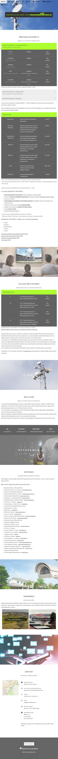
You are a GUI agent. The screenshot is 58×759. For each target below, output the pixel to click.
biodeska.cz (15, 510)
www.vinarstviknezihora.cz (25, 542)
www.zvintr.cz (24, 552)
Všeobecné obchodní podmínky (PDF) (10, 238)
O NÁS (28, 1)
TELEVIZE (21, 1)
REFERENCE (37, 1)
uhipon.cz (18, 536)
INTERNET (12, 1)
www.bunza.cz (20, 540)
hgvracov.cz (20, 502)
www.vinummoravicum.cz (24, 544)
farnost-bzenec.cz (25, 526)
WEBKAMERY (47, 1)
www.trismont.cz (23, 532)
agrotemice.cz (22, 530)
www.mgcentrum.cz (20, 512)
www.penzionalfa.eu (31, 516)
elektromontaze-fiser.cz (29, 494)
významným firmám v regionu (46, 197)
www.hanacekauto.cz (29, 500)
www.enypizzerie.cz (24, 496)
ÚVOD (4, 1)
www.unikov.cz (23, 538)
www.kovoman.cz (26, 498)
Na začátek (30, 744)
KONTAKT (5, 4)
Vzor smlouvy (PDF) (6, 240)
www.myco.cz (17, 514)
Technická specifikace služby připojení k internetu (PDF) (14, 234)
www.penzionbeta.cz (23, 518)
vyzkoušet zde (27, 351)
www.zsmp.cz (28, 548)
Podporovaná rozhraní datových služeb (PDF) (12, 236)
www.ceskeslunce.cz (27, 490)
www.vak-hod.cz (26, 546)
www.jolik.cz (25, 504)
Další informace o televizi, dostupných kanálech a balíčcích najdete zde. (19, 329)
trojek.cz (16, 534)
